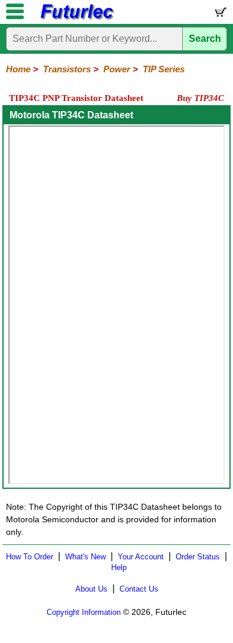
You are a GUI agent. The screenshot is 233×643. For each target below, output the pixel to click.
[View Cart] (220, 15)
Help (119, 567)
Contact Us (138, 588)
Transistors (67, 69)
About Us (91, 588)
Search (205, 38)
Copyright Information (84, 612)
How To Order (29, 556)
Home (18, 69)
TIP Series (164, 69)
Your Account (141, 556)
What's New (85, 556)
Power (116, 69)
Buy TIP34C (200, 98)
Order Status (198, 556)
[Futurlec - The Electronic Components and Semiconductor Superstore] (76, 18)
